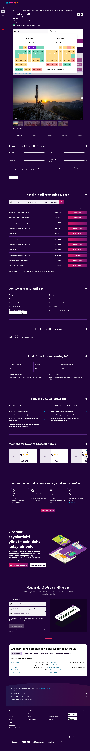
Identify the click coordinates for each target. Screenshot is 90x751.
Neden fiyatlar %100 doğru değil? (21, 699)
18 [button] (33, 56)
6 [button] (42, 47)
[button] (3, 3)
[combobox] (29, 604)
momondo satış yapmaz (18, 693)
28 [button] (17, 64)
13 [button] (42, 51)
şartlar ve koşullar (24, 629)
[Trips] (3, 24)
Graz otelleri (14, 667)
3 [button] (29, 47)
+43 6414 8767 (17, 23)
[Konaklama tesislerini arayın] (3, 12)
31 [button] (69, 64)
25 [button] (33, 60)
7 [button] (16, 51)
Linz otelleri (14, 665)
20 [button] (42, 56)
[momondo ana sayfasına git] (12, 3)
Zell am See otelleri (53, 667)
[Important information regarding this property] (86, 356)
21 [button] (16, 60)
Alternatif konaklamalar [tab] (31, 653)
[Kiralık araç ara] (3, 15)
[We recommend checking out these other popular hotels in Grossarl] (86, 444)
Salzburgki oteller (48, 10)
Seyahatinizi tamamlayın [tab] (63, 653)
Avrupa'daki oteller (25, 10)
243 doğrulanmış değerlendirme (31, 25)
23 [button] (25, 60)
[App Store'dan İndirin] (72, 718)
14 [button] (16, 56)
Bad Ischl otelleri (15, 669)
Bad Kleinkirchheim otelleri (55, 669)
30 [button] (25, 64)
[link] (48, 510)
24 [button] (29, 60)
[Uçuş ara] (3, 8)
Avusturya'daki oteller (37, 10)
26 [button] (38, 60)
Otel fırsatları (16, 10)
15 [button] (21, 56)
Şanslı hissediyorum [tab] (47, 653)
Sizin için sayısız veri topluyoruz (20, 696)
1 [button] (60, 47)
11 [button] (33, 51)
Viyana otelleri (15, 662)
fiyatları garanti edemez (44, 688)
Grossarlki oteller (59, 10)
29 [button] (21, 64)
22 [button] (21, 60)
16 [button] (25, 56)
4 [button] (33, 47)
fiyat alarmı (72, 502)
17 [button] (29, 56)
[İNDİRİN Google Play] (72, 714)
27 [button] (42, 60)
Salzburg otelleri (52, 662)
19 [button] (38, 56)
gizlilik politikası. (34, 629)
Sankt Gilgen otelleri (16, 672)
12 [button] (38, 51)
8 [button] (60, 51)
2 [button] (25, 47)
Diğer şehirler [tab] (16, 653)
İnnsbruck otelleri (53, 665)
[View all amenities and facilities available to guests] (86, 288)
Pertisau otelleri (52, 672)
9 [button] (25, 51)
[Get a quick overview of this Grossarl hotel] (86, 146)
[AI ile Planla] (3, 19)
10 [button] (29, 51)
